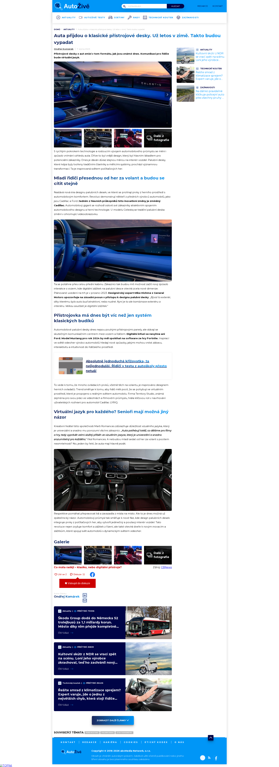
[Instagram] (202, 758)
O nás (179, 742)
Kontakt (68, 742)
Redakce (89, 742)
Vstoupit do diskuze (78, 583)
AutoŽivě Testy (94, 18)
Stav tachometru (124, 732)
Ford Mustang (92, 732)
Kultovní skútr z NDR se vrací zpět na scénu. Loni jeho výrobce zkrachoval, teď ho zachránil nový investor (210, 62)
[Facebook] (215, 758)
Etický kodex (156, 742)
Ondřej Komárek (63, 49)
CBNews (166, 567)
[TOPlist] (6, 765)
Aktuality (69, 18)
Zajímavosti (190, 18)
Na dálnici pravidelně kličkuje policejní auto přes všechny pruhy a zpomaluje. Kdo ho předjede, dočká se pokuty (210, 100)
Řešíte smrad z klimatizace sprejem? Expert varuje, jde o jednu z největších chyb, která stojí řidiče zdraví (209, 81)
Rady (136, 18)
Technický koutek (161, 18)
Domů (57, 29)
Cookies (131, 742)
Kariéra (110, 742)
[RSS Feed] (208, 758)
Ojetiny (119, 18)
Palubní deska (108, 732)
